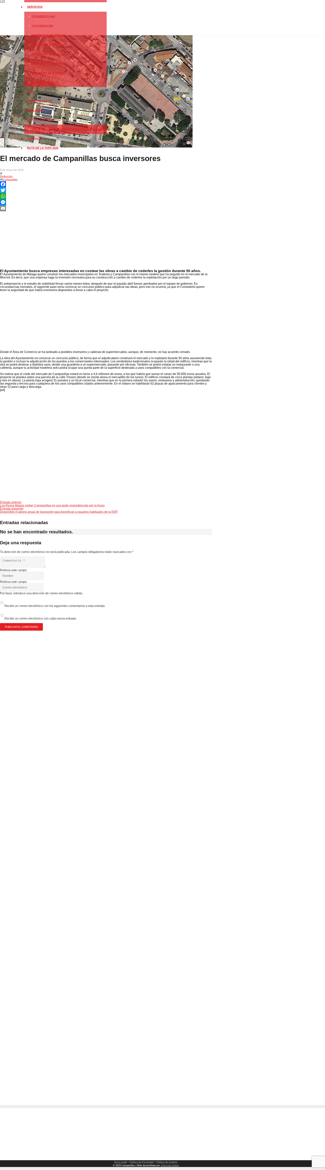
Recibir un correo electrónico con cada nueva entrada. (41, 618)
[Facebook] (106, 184)
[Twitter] (106, 190)
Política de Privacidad (141, 1162)
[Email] (106, 208)
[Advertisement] (105, 240)
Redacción (6, 176)
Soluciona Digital (170, 1165)
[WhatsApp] (106, 196)
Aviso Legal (120, 1162)
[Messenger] (106, 202)
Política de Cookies (167, 1162)
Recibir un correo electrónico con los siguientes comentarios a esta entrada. (55, 605)
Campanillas (10, 179)
